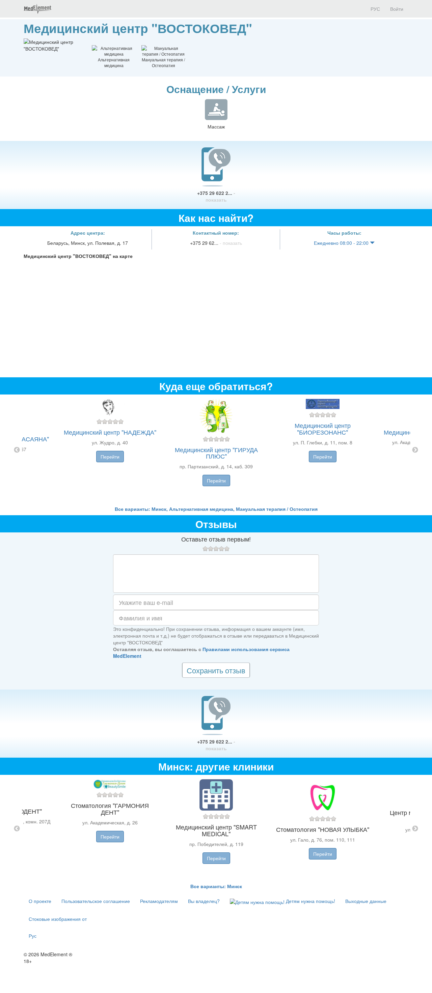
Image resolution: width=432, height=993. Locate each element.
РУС (374, 8)
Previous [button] (17, 450)
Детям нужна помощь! (310, 901)
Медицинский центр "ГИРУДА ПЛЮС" (216, 453)
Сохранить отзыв (216, 670)
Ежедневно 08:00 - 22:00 (342, 242)
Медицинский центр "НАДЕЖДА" (110, 432)
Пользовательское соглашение (95, 901)
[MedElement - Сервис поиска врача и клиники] (37, 8)
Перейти (110, 456)
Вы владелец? (204, 901)
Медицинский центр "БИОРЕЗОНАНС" (323, 428)
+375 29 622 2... (216, 196)
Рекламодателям (159, 901)
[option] (216, 450)
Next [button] (415, 450)
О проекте (40, 901)
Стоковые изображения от (58, 918)
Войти (396, 8)
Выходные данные (365, 901)
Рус (32, 935)
